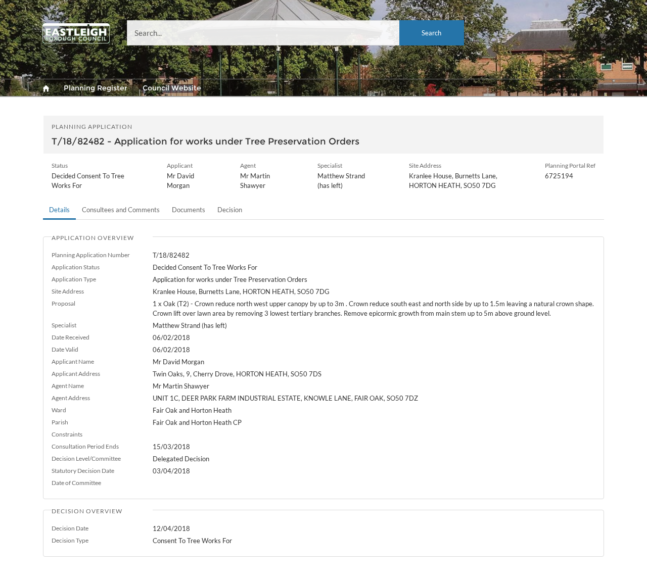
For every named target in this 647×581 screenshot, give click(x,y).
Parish (60, 422)
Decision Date (70, 528)
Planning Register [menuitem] (95, 87)
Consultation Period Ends (85, 446)
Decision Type (70, 540)
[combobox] (295, 32)
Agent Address (71, 398)
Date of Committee (76, 483)
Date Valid (65, 349)
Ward (59, 410)
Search (431, 33)
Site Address (68, 291)
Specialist (64, 325)
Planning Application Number (91, 255)
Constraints (67, 434)
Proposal (63, 303)
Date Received (70, 337)
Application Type (74, 279)
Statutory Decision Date (83, 470)
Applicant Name (73, 361)
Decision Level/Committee (86, 458)
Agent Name (68, 386)
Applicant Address (76, 373)
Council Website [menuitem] (172, 87)
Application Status (76, 267)
